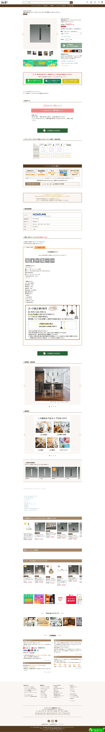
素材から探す (43, 691)
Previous (22, 33)
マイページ (87, 2)
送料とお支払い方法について (59, 688)
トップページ (72, 700)
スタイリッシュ (27, 502)
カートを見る (72, 691)
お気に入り (95, 2)
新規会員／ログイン (73, 686)
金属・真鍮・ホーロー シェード (30, 503)
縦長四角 (26, 505)
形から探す (43, 692)
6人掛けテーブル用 (28, 510)
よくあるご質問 (70, 5)
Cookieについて (56, 697)
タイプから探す (43, 694)
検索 (71, 2)
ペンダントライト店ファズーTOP (30, 496)
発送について (56, 689)
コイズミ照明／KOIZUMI (29, 497)
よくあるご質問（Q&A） (28, 695)
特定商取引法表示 (57, 694)
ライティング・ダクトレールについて (30, 693)
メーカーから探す (44, 695)
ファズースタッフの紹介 (74, 697)
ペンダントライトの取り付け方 (29, 688)
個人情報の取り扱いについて (59, 695)
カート (99, 2)
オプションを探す (44, 697)
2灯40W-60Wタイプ (35, 508)
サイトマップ (60, 724)
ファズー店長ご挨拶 (73, 695)
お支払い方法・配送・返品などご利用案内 (70, 63)
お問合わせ (91, 2)
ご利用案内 (52, 5)
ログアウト (72, 689)
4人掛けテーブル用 (28, 508)
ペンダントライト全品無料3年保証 (30, 696)
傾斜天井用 (26, 507)
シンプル (26, 500)
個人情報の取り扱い (53, 724)
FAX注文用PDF (56, 691)
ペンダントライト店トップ (37, 5)
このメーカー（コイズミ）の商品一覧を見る (42, 216)
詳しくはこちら (48, 660)
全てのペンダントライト (45, 688)
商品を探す (46, 5)
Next (56, 33)
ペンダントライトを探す (45, 686)
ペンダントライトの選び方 (61, 5)
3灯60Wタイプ (34, 510)
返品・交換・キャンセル (58, 692)
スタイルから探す (44, 689)
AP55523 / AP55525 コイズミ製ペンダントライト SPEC (35, 488)
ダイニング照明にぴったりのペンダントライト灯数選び (30, 690)
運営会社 (71, 698)
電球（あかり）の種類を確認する (71, 31)
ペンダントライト (28, 499)
